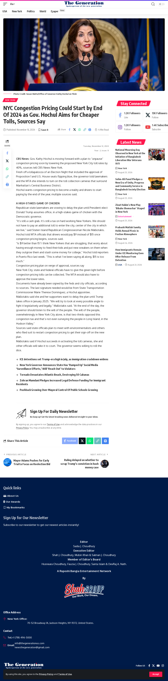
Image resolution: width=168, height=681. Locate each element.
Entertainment (125, 216)
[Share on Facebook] (69, 129)
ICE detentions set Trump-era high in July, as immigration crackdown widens (64, 359)
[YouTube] (158, 665)
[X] (153, 665)
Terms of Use (65, 674)
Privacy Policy (46, 674)
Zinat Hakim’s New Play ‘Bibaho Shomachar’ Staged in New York (130, 208)
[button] (155, 674)
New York (10, 100)
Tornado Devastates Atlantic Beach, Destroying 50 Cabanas (54, 374)
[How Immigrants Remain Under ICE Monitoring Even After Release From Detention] (156, 254)
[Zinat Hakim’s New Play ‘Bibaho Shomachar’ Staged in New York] (156, 209)
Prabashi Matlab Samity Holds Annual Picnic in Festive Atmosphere (128, 231)
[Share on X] (74, 129)
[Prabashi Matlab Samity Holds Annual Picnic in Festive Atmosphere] (156, 232)
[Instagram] (128, 127)
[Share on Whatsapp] (79, 129)
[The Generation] (84, 4)
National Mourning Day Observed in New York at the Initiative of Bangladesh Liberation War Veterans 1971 (130, 156)
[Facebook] (128, 115)
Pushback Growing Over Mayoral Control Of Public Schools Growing (59, 390)
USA (120, 264)
